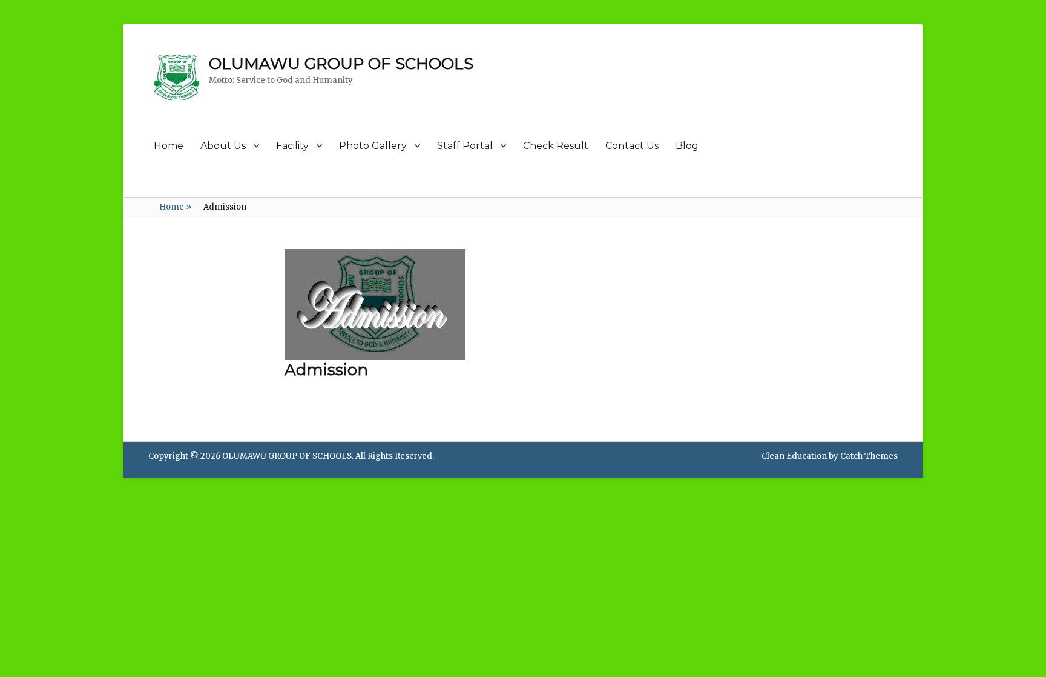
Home (168, 146)
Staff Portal (465, 146)
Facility (292, 146)
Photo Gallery (373, 146)
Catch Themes (869, 456)
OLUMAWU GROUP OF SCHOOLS (341, 63)
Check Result (555, 146)
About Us (223, 146)
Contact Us (632, 146)
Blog (687, 146)
